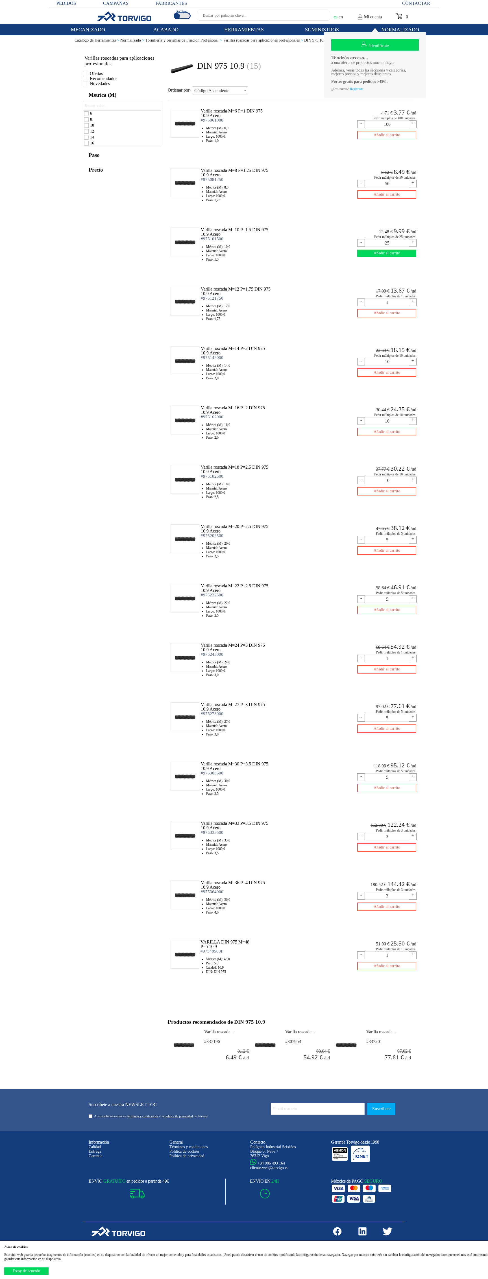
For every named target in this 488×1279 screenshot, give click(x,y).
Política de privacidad (186, 1156)
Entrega (95, 1151)
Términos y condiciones (188, 1147)
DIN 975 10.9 (315, 40)
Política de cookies (184, 1151)
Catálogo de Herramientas (97, 40)
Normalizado (132, 40)
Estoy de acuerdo (26, 1271)
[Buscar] (319, 17)
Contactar (416, 3)
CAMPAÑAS (115, 3)
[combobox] (220, 90)
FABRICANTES (171, 3)
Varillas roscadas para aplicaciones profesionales (263, 40)
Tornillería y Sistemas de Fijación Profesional (184, 40)
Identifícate (379, 45)
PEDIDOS (66, 3)
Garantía (95, 1156)
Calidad (95, 1147)
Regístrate (356, 89)
